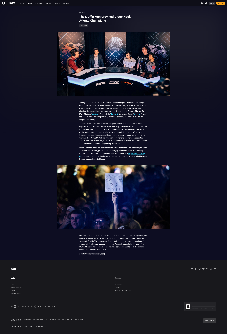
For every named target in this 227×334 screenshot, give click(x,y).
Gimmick (137, 114)
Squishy (95, 114)
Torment (114, 114)
